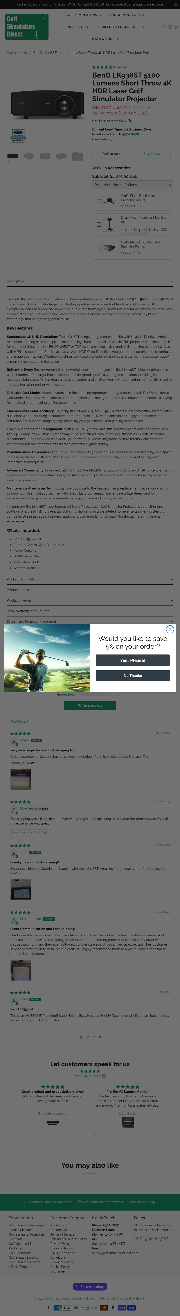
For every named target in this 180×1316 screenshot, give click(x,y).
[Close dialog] (170, 629)
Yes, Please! (133, 660)
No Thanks (133, 676)
